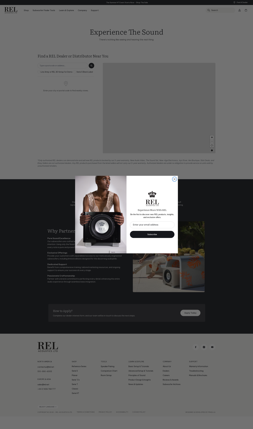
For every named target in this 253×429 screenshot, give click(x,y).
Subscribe (152, 234)
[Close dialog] (174, 179)
